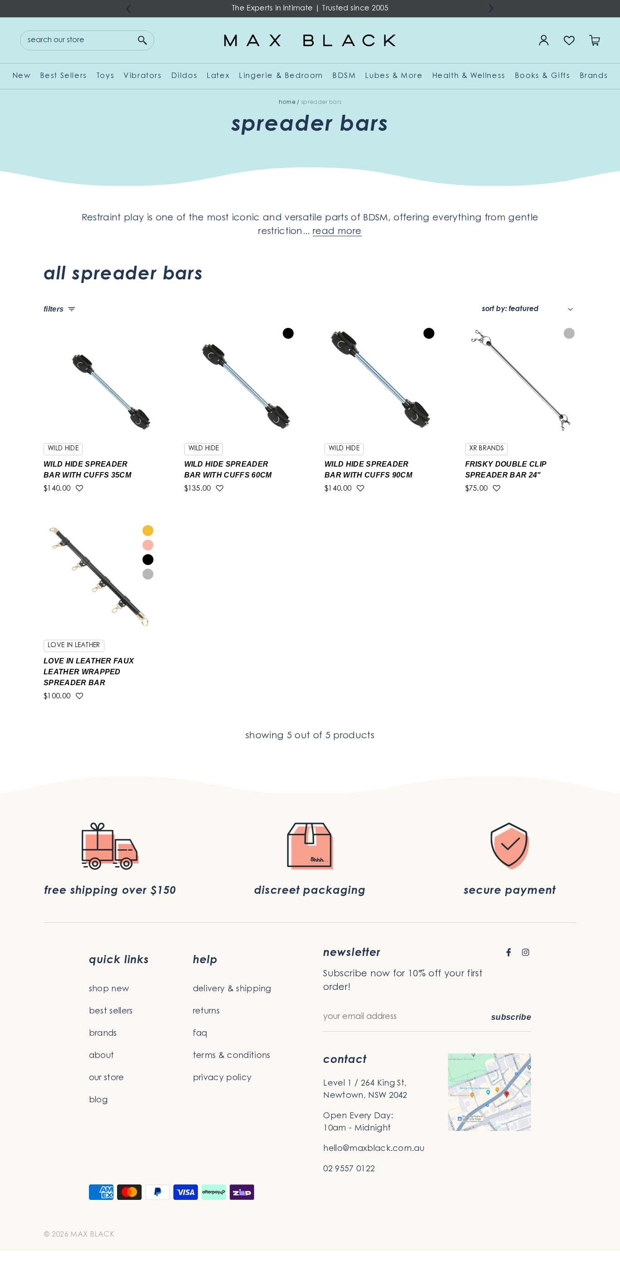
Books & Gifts (543, 76)
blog (98, 1100)
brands (103, 1034)
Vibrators (142, 76)
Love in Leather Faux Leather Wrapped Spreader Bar (89, 672)
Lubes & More (394, 76)
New (21, 76)
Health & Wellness (469, 76)
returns (206, 1012)
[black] (288, 333)
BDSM (344, 76)
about (101, 1056)
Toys (105, 76)
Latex (218, 76)
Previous (128, 9)
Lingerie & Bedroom (281, 76)
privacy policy (222, 1078)
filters (54, 309)
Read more (337, 231)
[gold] (148, 530)
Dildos (184, 76)
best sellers (111, 1012)
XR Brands (486, 449)
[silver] (569, 333)
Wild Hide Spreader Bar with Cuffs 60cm (228, 469)
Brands (594, 76)
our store (106, 1078)
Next (491, 8)
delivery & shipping (232, 989)
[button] (79, 488)
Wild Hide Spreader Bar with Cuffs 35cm (87, 469)
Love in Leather (74, 646)
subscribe (511, 1017)
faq (200, 1034)
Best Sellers (63, 76)
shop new (109, 989)
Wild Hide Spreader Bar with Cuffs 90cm (368, 469)
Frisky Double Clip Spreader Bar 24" (505, 469)
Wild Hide (63, 449)
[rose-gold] (148, 545)
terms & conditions (232, 1056)
